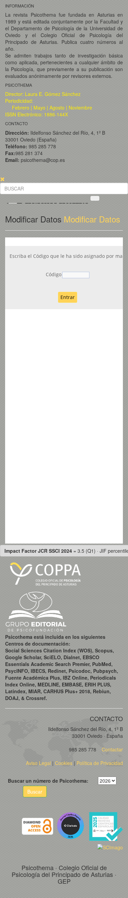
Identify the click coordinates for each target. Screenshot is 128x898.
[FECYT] (106, 825)
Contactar (111, 749)
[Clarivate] (72, 825)
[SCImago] (110, 846)
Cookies (63, 763)
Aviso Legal (38, 763)
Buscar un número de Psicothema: (48, 780)
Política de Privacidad (99, 763)
